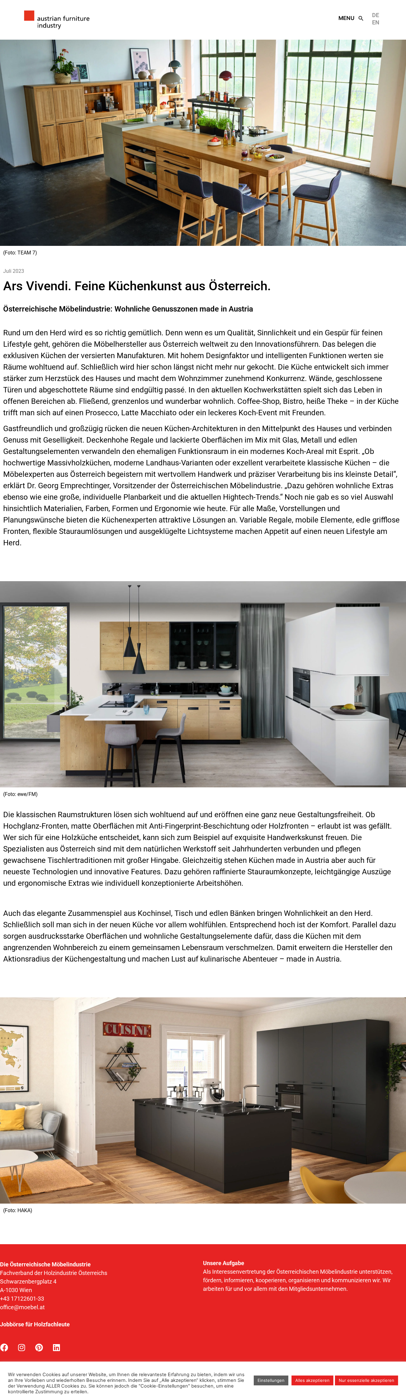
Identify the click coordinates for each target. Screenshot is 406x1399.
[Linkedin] (56, 1347)
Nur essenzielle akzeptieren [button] (366, 1380)
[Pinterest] (39, 1347)
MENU (346, 18)
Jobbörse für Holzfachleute (35, 1324)
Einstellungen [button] (271, 1380)
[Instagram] (21, 1347)
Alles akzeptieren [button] (312, 1380)
